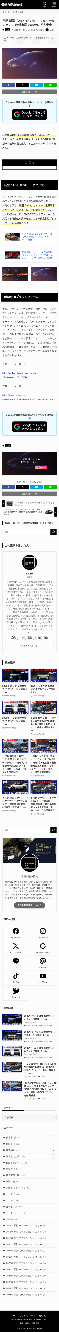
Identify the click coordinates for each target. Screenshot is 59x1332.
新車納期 (13, 1150)
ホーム (15, 1315)
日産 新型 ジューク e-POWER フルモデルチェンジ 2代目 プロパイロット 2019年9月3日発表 (37, 255)
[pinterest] (40, 638)
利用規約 (42, 1315)
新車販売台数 (15, 1156)
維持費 (11, 1168)
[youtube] (46, 638)
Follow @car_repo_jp (22, 467)
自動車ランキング (17, 1162)
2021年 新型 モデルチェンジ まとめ (26, 1250)
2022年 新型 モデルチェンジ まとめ (26, 1256)
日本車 (13, 1137)
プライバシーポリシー (28, 1315)
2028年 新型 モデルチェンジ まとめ (25, 1294)
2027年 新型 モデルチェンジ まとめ (25, 1288)
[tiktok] (35, 638)
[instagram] (30, 638)
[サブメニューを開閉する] (53, 1137)
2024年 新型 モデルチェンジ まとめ (26, 1269)
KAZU (29, 573)
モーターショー (16, 1212)
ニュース (13, 1200)
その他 (11, 1219)
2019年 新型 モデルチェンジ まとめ (26, 1238)
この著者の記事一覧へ (29, 645)
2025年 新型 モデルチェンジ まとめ (26, 1275)
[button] (8, 85)
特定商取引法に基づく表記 (21, 1319)
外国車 (13, 1143)
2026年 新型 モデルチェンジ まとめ (26, 1282)
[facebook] (19, 638)
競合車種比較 (15, 1175)
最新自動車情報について (29, 905)
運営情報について (41, 1319)
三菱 (7, 29)
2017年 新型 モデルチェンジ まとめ (25, 1225)
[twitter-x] (24, 638)
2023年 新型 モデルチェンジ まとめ (26, 1263)
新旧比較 (13, 1181)
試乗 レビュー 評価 (18, 1187)
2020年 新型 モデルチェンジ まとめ (26, 1244)
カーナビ (13, 1194)
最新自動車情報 (11, 4)
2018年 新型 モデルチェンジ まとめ (26, 1231)
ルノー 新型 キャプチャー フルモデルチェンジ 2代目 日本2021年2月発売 (38, 236)
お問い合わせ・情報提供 (29, 1323)
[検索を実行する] (53, 532)
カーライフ (14, 1206)
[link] (13, 638)
